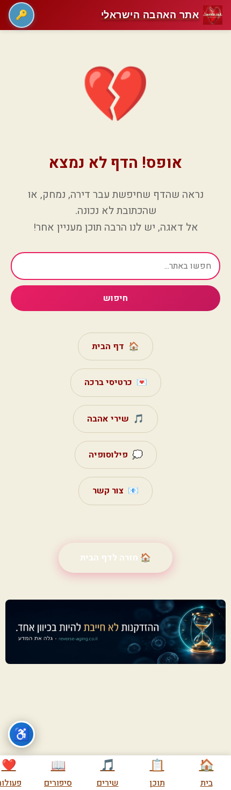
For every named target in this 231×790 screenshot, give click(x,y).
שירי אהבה (115, 418)
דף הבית (115, 346)
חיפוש (115, 298)
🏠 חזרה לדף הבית (115, 557)
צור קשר (115, 490)
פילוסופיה (116, 454)
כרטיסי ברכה (115, 382)
